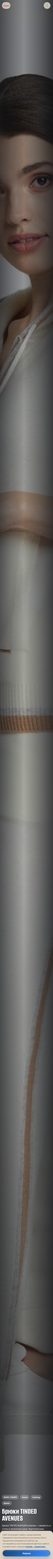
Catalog (36, 1497)
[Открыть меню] (47, 5)
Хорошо (26, 1553)
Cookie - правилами (36, 1546)
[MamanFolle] (6, 5)
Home (24, 1497)
